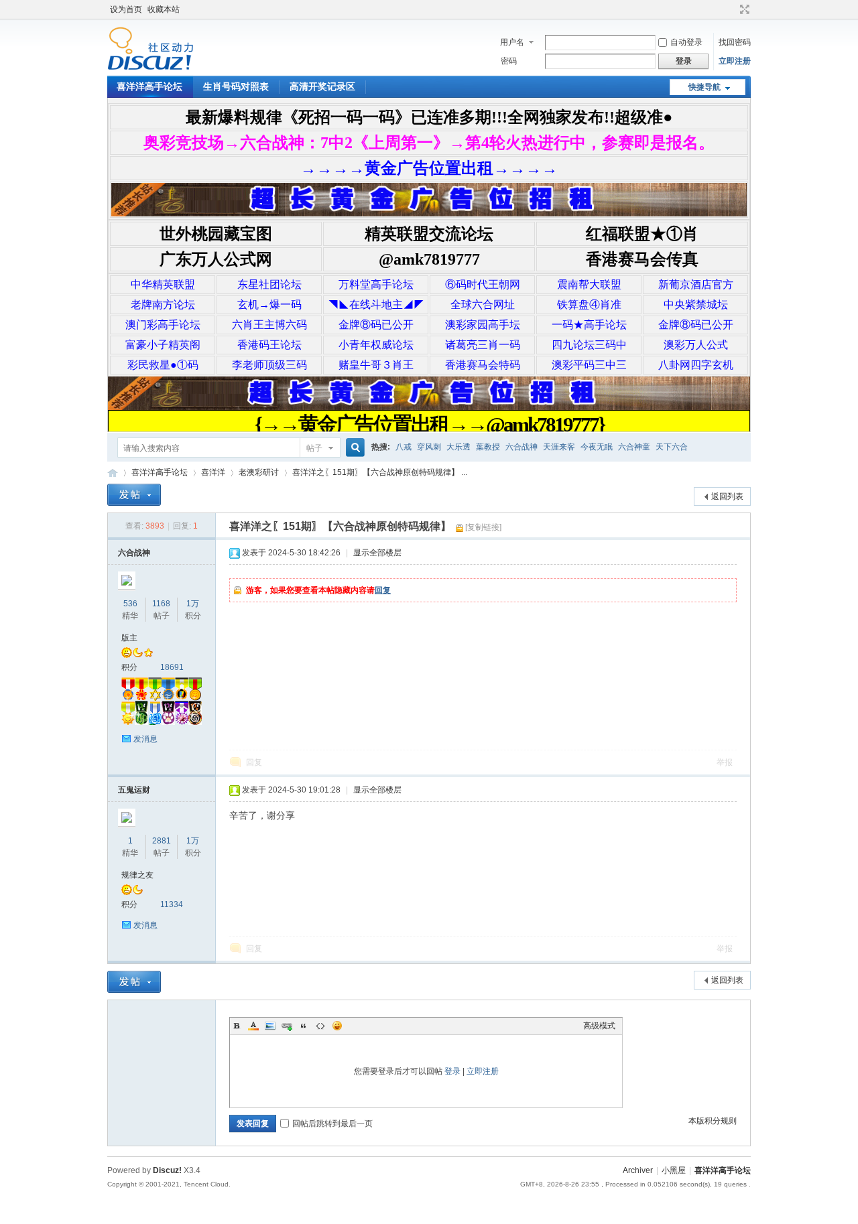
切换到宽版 (743, 9)
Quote (303, 1025)
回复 (383, 590)
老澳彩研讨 (259, 472)
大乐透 (458, 447)
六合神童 (634, 447)
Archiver (638, 1170)
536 (130, 603)
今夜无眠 (596, 447)
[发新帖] (134, 495)
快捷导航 (704, 87)
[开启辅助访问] (732, 9)
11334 (171, 904)
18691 (172, 667)
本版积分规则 (712, 1121)
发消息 (145, 739)
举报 (725, 762)
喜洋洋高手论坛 (149, 86)
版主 (129, 637)
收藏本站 (163, 9)
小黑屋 (674, 1170)
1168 (161, 603)
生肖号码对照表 (236, 86)
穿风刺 (429, 447)
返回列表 (727, 496)
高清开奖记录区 (322, 86)
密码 (509, 61)
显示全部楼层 (377, 552)
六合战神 (521, 447)
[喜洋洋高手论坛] (150, 67)
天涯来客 (559, 447)
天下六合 (672, 447)
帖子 (314, 448)
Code (320, 1025)
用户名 (512, 42)
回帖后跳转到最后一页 (332, 1123)
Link (287, 1025)
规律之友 (137, 875)
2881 (161, 840)
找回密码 (735, 42)
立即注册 (735, 61)
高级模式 (599, 1025)
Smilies (337, 1025)
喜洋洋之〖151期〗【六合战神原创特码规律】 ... (379, 472)
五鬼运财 (134, 790)
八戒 (403, 447)
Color (253, 1025)
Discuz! (167, 1170)
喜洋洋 (213, 472)
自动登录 (686, 42)
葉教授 (488, 447)
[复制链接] (483, 527)
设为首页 (126, 9)
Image (270, 1025)
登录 (452, 1071)
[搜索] (353, 448)
